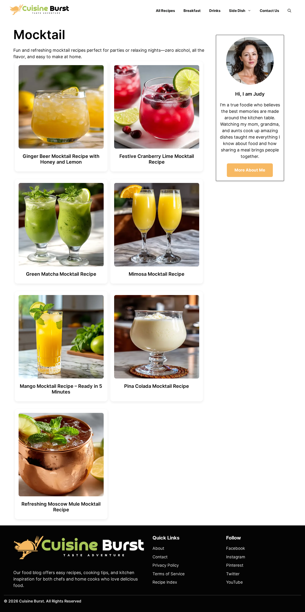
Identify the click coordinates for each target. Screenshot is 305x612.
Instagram (235, 557)
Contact (160, 557)
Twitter (232, 573)
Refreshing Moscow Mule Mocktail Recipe (61, 507)
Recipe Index (164, 582)
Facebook (235, 548)
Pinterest (234, 565)
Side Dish (237, 10)
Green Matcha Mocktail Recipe (61, 274)
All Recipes (165, 10)
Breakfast (192, 10)
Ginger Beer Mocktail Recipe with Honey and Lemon (61, 159)
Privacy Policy (165, 565)
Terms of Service (168, 573)
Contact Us (269, 10)
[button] (289, 10)
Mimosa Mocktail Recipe (156, 274)
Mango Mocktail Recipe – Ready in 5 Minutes (61, 389)
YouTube (234, 582)
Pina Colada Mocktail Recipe (156, 386)
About (158, 548)
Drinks (214, 10)
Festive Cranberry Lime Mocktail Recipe (156, 159)
